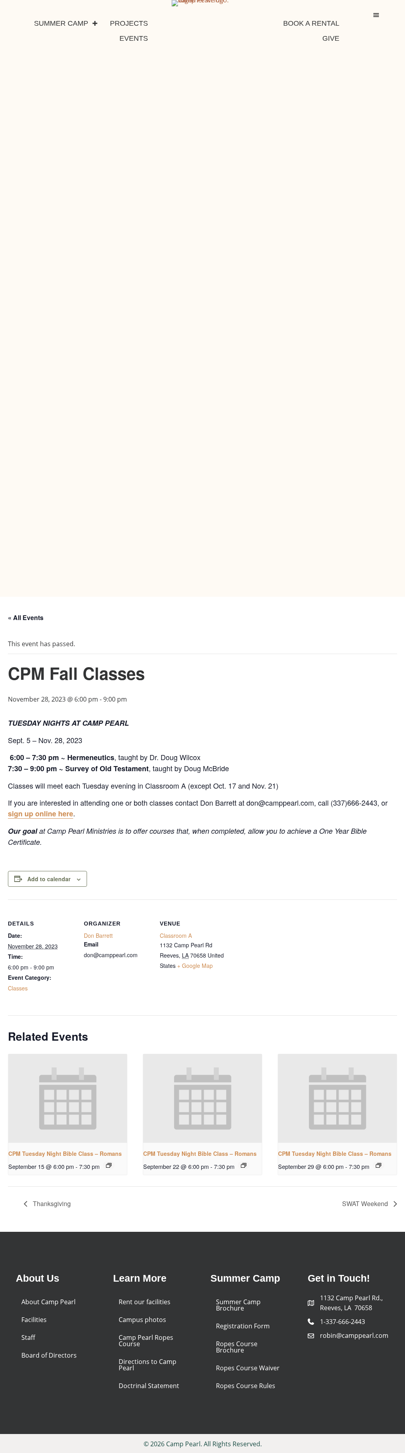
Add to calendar (48, 879)
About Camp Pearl (48, 1301)
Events (133, 38)
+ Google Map (195, 965)
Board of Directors (49, 1355)
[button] (95, 23)
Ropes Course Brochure (236, 1346)
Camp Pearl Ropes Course (146, 1340)
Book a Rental (311, 23)
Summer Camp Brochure (238, 1305)
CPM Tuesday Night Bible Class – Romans (65, 1153)
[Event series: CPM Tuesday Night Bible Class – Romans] (109, 1165)
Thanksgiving (51, 1203)
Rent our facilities (144, 1301)
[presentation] (67, 1098)
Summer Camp (61, 23)
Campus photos (142, 1319)
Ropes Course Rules (245, 1385)
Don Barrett (98, 935)
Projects (129, 23)
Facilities (34, 1319)
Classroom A (176, 935)
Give (330, 38)
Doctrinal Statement (149, 1385)
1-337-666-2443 (342, 1321)
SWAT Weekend (366, 1203)
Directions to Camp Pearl (147, 1364)
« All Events (26, 617)
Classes (18, 988)
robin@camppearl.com (354, 1335)
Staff (28, 1337)
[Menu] (376, 15)
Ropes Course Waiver (248, 1368)
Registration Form (243, 1326)
